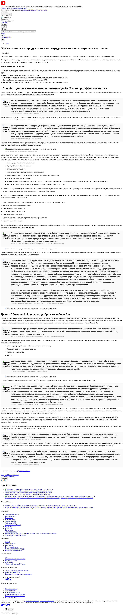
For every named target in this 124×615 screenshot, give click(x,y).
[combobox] (9, 609)
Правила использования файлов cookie (34, 10)
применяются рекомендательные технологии (39, 601)
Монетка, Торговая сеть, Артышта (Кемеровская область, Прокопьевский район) (66, 508)
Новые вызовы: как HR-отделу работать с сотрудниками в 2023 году (27, 494)
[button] (3, 33)
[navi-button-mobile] (3, 39)
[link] (4, 29)
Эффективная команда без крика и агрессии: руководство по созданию (28, 491)
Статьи (7, 43)
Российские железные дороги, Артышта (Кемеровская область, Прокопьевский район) (47, 505)
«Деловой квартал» (23, 471)
